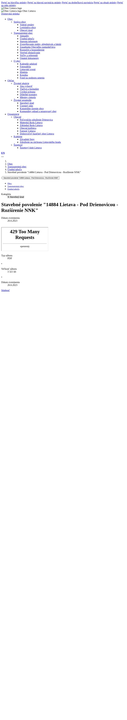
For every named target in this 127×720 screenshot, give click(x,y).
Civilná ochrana (27, 91)
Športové (18, 145)
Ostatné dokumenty (29, 58)
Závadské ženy (27, 139)
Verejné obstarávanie (30, 52)
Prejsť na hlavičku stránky (14, 2)
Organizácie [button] (13, 114)
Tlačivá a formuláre (29, 89)
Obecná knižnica (28, 128)
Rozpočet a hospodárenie (32, 49)
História (24, 72)
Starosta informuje (29, 41)
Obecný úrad (26, 30)
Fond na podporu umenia (32, 77)
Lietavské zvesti (27, 69)
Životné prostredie (22, 100)
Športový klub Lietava (31, 147)
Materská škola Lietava (31, 122)
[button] (3, 153)
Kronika (24, 75)
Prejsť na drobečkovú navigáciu (77, 2)
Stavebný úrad (27, 103)
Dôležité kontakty (28, 94)
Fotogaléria (25, 66)
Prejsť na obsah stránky (105, 2)
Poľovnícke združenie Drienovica (36, 119)
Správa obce (20, 22)
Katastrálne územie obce (32, 108)
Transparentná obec (23, 33)
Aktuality (24, 35)
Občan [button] (10, 80)
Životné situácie (21, 83)
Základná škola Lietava (31, 125)
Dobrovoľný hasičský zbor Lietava (37, 133)
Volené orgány (27, 24)
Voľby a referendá (29, 55)
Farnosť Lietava (27, 131)
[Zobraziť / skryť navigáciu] (2, 156)
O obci (17, 61)
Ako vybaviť (26, 86)
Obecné (17, 117)
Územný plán (26, 105)
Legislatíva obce (28, 27)
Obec (10, 164)
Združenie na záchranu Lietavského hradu (40, 142)
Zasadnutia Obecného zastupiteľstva (37, 47)
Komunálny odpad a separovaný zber (38, 111)
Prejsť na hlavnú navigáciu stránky (44, 2)
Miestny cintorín (28, 97)
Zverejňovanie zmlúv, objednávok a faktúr (40, 44)
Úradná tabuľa (27, 38)
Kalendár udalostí (28, 63)
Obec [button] (10, 19)
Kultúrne (18, 136)
